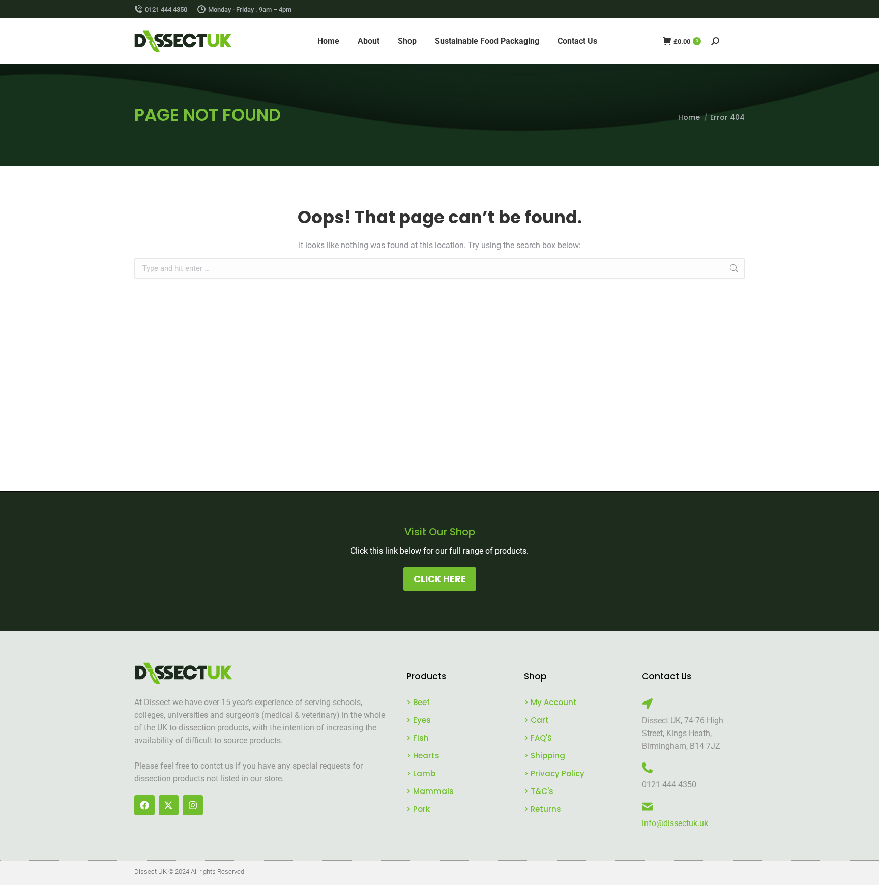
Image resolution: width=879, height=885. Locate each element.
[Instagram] (193, 805)
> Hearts (423, 755)
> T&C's (538, 791)
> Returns (542, 809)
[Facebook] (144, 805)
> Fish (417, 738)
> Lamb (420, 773)
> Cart (536, 720)
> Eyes (418, 720)
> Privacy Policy (554, 773)
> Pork (418, 809)
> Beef (418, 702)
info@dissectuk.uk (675, 823)
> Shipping (544, 755)
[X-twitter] (169, 805)
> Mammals (430, 791)
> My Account (550, 702)
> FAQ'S (538, 738)
